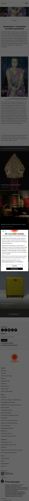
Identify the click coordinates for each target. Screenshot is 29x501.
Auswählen (14, 265)
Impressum (20, 261)
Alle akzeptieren (14, 268)
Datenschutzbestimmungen (7, 261)
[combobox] (4, 231)
